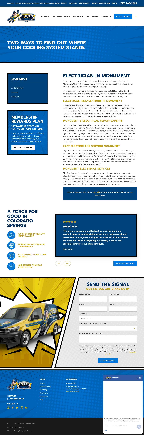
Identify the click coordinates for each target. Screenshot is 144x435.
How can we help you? (90, 333)
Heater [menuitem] (45, 16)
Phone (82, 304)
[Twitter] (17, 407)
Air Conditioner (45, 386)
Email (111, 304)
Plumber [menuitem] (14, 92)
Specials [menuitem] (106, 16)
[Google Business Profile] (8, 407)
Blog (114, 3)
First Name (84, 295)
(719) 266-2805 (128, 3)
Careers (73, 3)
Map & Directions (72, 391)
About (64, 3)
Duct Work (44, 393)
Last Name (114, 295)
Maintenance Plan (101, 3)
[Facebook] (13, 407)
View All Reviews (125, 263)
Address (83, 314)
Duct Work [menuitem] (92, 16)
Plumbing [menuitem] (78, 16)
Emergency (84, 3)
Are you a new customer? (92, 324)
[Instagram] (22, 407)
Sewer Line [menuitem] (15, 97)
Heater (42, 383)
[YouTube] (26, 407)
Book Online (123, 16)
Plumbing (43, 389)
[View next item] (67, 263)
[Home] (21, 16)
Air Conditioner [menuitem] (61, 16)
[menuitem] (10, 431)
